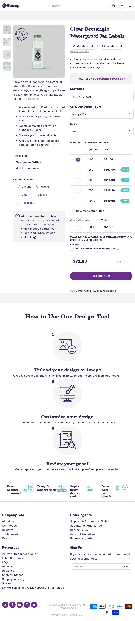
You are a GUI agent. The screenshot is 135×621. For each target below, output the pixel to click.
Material (78, 89)
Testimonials (10, 534)
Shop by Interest (13, 575)
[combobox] (78, 6)
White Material (83, 46)
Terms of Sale (76, 614)
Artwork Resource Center (20, 554)
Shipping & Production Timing (89, 521)
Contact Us (9, 525)
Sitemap (7, 583)
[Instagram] (27, 605)
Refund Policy (79, 529)
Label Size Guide (13, 558)
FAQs (5, 562)
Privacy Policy (59, 614)
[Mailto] (34, 605)
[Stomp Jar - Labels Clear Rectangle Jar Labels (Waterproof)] (39, 51)
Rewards (8, 570)
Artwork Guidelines (83, 534)
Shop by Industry (13, 579)
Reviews (7, 529)
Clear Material (112, 46)
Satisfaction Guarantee (86, 525)
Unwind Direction (85, 106)
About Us (8, 521)
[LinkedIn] (20, 605)
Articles (7, 566)
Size (73, 124)
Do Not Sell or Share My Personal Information (33, 587)
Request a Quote (81, 538)
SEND (127, 566)
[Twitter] (5, 605)
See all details (79, 51)
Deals (6, 538)
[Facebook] (12, 605)
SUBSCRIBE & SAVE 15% (109, 78)
